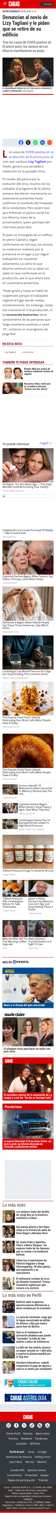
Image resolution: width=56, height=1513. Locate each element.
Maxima (42, 1462)
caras (28, 1061)
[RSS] (39, 1425)
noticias (28, 971)
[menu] (4, 4)
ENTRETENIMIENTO (11, 11)
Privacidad (31, 1475)
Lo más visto (14, 1205)
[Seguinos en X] (24, 1425)
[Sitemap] (47, 1425)
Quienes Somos (37, 1470)
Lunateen (21, 1443)
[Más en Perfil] (21, 962)
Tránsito (43, 1480)
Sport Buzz (15, 1462)
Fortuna (13, 1438)
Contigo (42, 1452)
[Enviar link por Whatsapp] (35, 142)
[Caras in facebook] (16, 1425)
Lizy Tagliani (37, 161)
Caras (31, 1452)
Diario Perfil (13, 1433)
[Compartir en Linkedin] (42, 142)
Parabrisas (41, 1438)
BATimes (35, 1443)
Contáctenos (14, 1475)
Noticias (28, 1433)
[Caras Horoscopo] (28, 1400)
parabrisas (28, 1107)
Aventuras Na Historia (19, 1457)
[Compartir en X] (28, 142)
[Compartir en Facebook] (21, 142)
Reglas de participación (21, 1480)
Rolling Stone (42, 1457)
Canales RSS (17, 1470)
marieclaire (28, 1015)
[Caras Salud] (28, 1386)
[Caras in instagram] (8, 1425)
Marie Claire (43, 1433)
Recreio (29, 1462)
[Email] (49, 142)
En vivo (48, 4)
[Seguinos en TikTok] (32, 1425)
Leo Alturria (27, 352)
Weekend (26, 1438)
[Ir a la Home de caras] (14, 5)
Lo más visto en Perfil (21, 1295)
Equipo (45, 1475)
